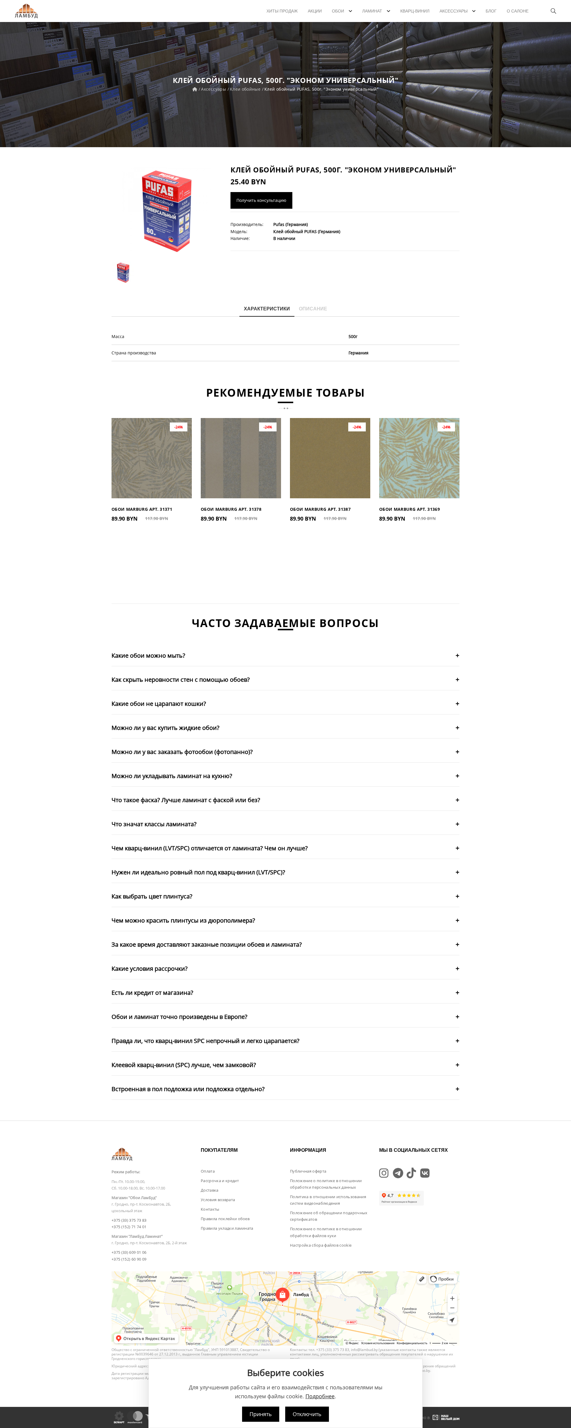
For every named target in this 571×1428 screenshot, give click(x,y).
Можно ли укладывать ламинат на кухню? (172, 776)
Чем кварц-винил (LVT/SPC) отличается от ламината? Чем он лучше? (210, 848)
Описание (313, 308)
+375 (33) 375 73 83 (129, 1220)
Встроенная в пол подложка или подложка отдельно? (188, 1089)
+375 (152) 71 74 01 (129, 1226)
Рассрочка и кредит (220, 1180)
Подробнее (320, 1396)
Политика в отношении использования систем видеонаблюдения (328, 1200)
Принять (261, 1414)
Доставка (210, 1190)
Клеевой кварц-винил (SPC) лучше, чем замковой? (184, 1065)
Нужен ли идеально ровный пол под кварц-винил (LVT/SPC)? (198, 872)
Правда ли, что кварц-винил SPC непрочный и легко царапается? (205, 1041)
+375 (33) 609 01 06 (129, 1252)
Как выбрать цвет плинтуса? (152, 896)
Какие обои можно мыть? (148, 655)
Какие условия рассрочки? (150, 968)
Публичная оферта (308, 1171)
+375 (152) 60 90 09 (129, 1259)
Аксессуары (213, 89)
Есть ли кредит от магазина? (152, 993)
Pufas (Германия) (290, 224)
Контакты (210, 1209)
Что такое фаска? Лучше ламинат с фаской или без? (186, 800)
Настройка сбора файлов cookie (321, 1245)
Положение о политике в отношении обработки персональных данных (326, 1184)
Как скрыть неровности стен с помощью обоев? (181, 679)
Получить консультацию (261, 200)
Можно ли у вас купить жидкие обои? (165, 728)
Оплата (208, 1171)
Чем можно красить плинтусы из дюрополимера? (183, 920)
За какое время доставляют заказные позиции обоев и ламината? (207, 944)
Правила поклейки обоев (225, 1218)
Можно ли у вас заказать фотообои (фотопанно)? (182, 752)
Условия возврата (218, 1199)
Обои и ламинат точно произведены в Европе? (179, 1017)
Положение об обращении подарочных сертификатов (329, 1216)
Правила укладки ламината (227, 1228)
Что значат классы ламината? (154, 824)
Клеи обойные (245, 89)
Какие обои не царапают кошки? (159, 704)
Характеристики (267, 308)
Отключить (307, 1414)
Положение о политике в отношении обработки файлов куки (326, 1232)
